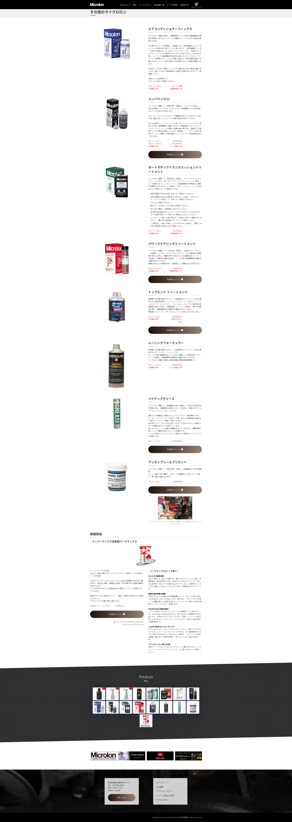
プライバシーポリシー (165, 791)
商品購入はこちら (174, 155)
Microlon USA (162, 800)
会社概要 (160, 787)
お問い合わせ (122, 797)
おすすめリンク (163, 783)
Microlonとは (125, 5)
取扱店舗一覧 (159, 5)
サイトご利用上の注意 (165, 796)
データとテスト (145, 5)
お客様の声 (184, 5)
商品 (134, 5)
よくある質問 (172, 5)
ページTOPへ (195, 773)
